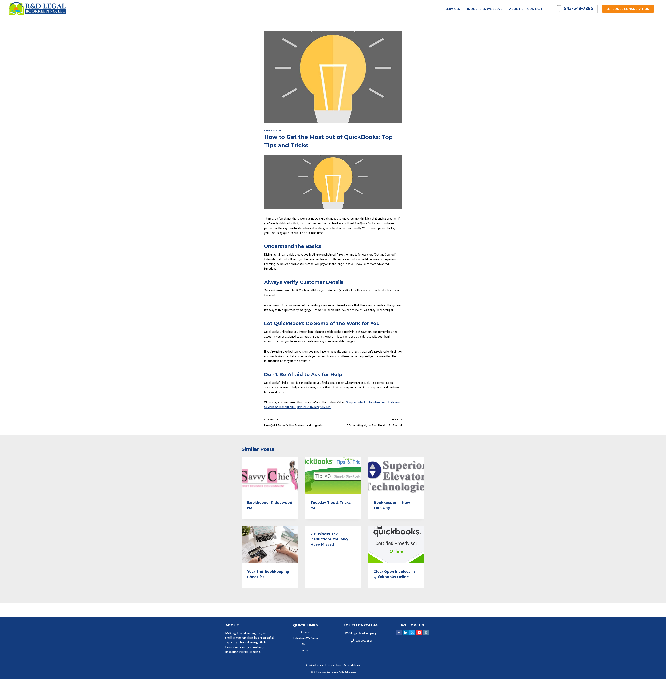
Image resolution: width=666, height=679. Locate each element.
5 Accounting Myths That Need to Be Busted (374, 422)
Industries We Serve (305, 638)
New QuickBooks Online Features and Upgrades (294, 422)
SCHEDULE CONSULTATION (628, 9)
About (305, 644)
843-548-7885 (578, 8)
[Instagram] (426, 632)
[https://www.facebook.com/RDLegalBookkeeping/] (399, 632)
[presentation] (270, 475)
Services (305, 632)
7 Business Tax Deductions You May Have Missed (329, 539)
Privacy (329, 665)
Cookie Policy (314, 665)
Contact (535, 9)
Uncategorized (273, 130)
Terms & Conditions (348, 665)
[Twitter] (412, 632)
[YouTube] (419, 632)
